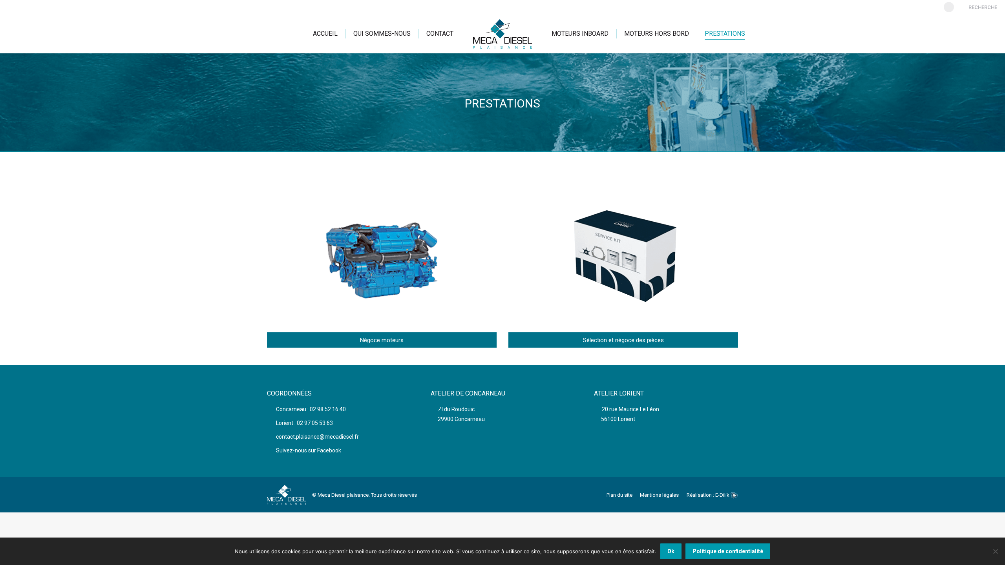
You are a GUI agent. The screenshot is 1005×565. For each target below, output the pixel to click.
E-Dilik (723, 495)
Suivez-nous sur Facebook (308, 450)
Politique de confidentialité (728, 551)
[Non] (995, 551)
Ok (670, 551)
